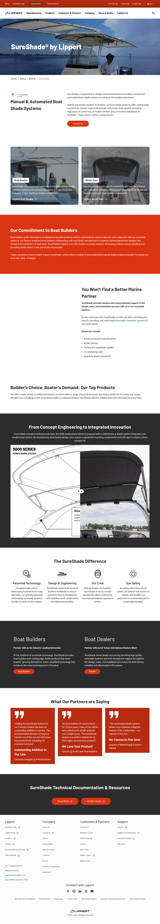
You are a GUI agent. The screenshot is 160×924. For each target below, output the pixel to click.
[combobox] (151, 4)
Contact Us (122, 13)
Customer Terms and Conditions (112, 899)
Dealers (83, 844)
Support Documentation (127, 833)
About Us (46, 827)
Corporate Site (35, 4)
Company (89, 13)
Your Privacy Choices (137, 899)
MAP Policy (84, 850)
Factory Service (53, 4)
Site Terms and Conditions (25, 899)
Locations (46, 833)
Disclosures (58, 899)
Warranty (121, 844)
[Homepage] (14, 13)
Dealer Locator (86, 855)
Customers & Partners (69, 13)
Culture (45, 838)
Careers (124, 4)
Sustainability (47, 844)
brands (32, 78)
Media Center (85, 861)
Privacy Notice (44, 899)
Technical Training (125, 838)
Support (135, 4)
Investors (112, 4)
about (23, 78)
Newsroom (46, 872)
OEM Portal (84, 838)
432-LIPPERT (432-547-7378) (16, 880)
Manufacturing (33, 13)
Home (13, 78)
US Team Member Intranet (15, 850)
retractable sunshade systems (130, 320)
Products (49, 13)
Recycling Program (89, 899)
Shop (7, 4)
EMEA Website (10, 855)
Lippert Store (10, 833)
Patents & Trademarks (51, 867)
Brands (45, 861)
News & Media (105, 13)
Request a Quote (86, 833)
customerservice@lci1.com (15, 875)
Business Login (19, 4)
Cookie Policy (72, 899)
